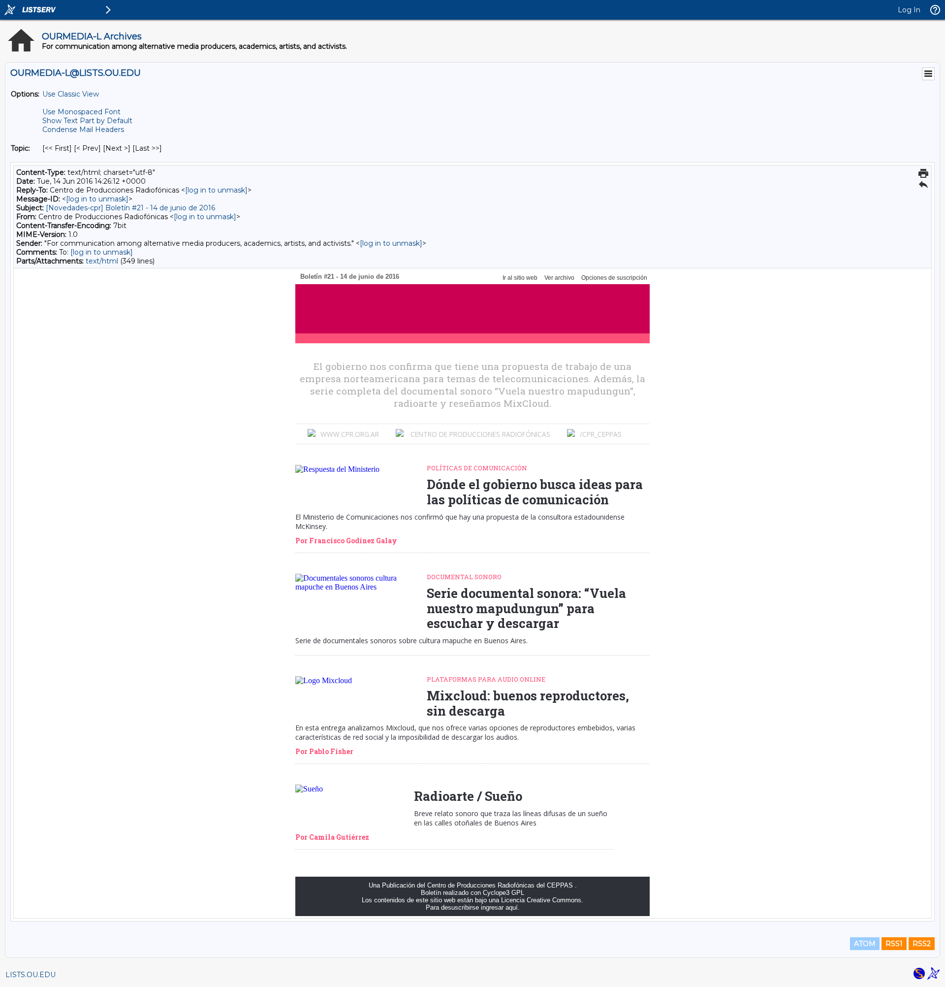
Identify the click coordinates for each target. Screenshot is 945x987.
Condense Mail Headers (83, 129)
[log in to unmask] (216, 190)
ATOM (865, 943)
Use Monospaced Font (81, 111)
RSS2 (922, 943)
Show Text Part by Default (87, 120)
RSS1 (894, 943)
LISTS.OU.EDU (30, 974)
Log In (909, 9)
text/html (102, 261)
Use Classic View (70, 94)
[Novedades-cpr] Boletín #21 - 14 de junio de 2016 (130, 207)
